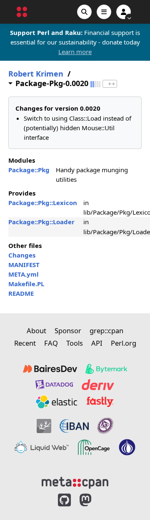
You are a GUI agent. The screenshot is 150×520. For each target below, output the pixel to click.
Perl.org (123, 343)
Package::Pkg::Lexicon (42, 202)
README (21, 293)
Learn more (75, 51)
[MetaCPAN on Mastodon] (93, 500)
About (36, 330)
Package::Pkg (29, 170)
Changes (21, 255)
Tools (74, 343)
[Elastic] (56, 402)
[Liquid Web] (42, 447)
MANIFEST (24, 264)
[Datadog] (54, 385)
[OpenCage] (93, 447)
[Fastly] (100, 402)
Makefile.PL (26, 284)
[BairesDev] (50, 369)
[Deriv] (98, 385)
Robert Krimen (35, 74)
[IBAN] (74, 425)
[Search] (84, 12)
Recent (25, 343)
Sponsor (68, 330)
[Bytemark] (106, 369)
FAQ (51, 343)
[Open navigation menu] (104, 12)
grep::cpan (106, 330)
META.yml (23, 274)
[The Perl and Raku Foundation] (127, 447)
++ (111, 84)
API (96, 343)
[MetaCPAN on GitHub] (64, 500)
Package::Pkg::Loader (41, 222)
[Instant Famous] (105, 425)
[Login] (123, 12)
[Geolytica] (44, 425)
